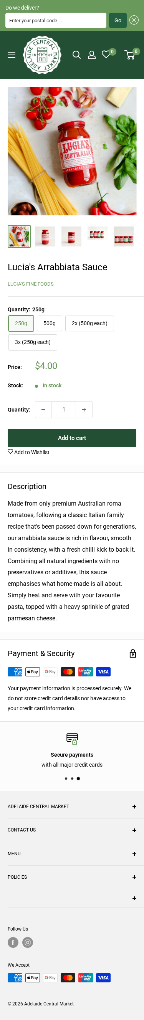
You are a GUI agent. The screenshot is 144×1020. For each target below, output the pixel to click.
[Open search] (77, 55)
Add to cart (72, 438)
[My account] (92, 55)
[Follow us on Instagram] (27, 942)
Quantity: (19, 410)
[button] (133, 20)
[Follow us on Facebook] (13, 942)
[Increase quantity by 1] (84, 410)
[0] (130, 55)
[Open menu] (11, 55)
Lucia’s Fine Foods (31, 284)
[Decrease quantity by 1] (43, 410)
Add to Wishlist (31, 452)
